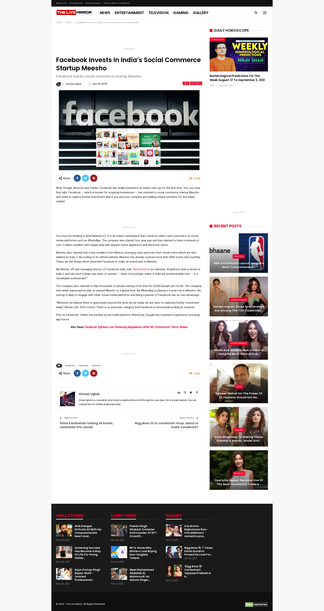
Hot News (196, 83)
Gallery (200, 12)
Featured (83, 365)
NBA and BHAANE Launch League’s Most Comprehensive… (239, 265)
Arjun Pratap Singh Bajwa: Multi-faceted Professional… (87, 575)
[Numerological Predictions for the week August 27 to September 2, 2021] (239, 54)
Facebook (70, 365)
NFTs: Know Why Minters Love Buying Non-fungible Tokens (143, 553)
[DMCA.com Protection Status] (256, 604)
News (105, 12)
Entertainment (129, 12)
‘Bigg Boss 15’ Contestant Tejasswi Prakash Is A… (197, 571)
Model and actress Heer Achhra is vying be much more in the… (239, 352)
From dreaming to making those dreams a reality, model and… (239, 439)
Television (158, 12)
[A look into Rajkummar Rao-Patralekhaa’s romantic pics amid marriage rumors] (174, 530)
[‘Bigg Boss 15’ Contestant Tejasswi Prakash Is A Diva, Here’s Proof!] (174, 571)
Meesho (96, 365)
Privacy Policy (93, 3)
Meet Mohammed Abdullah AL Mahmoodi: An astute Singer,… (142, 575)
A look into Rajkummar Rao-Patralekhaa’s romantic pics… (196, 531)
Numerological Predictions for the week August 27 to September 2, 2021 (237, 78)
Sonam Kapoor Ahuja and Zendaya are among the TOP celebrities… (238, 308)
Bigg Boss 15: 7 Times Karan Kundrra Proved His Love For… (198, 551)
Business (239, 473)
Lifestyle (239, 256)
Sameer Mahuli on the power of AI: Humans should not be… (238, 395)
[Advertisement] (129, 36)
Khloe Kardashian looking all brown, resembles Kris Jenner (86, 425)
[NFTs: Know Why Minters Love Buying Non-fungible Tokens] (119, 552)
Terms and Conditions (117, 3)
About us (61, 3)
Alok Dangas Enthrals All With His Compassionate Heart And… (88, 531)
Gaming (180, 12)
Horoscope (217, 39)
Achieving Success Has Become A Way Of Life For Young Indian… (88, 553)
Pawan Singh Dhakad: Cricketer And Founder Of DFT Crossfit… (143, 531)
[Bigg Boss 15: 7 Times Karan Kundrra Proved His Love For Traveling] (174, 552)
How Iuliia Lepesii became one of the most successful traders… (239, 482)
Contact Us (76, 3)
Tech (186, 83)
